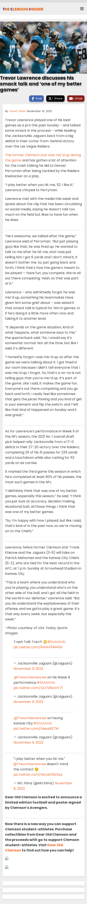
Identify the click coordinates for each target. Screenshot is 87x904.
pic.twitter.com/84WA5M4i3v (38, 647)
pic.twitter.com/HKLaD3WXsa (38, 774)
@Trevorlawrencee (30, 677)
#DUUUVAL (56, 641)
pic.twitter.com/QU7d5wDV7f (38, 687)
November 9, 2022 (28, 668)
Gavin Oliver (18, 111)
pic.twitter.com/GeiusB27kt (36, 728)
